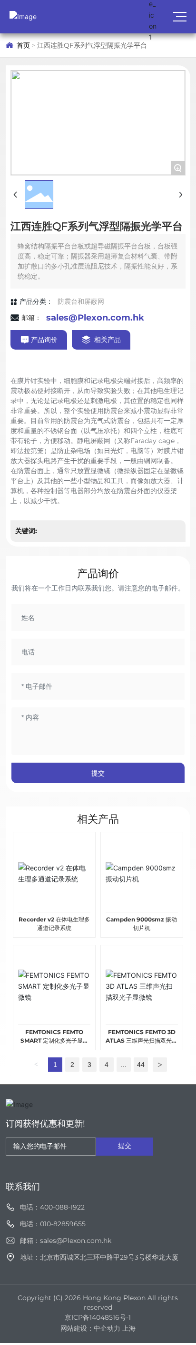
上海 (129, 1328)
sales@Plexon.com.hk (95, 317)
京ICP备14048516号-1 (98, 1317)
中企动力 (107, 1328)
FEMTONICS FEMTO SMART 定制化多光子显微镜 (54, 1040)
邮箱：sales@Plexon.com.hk (65, 1240)
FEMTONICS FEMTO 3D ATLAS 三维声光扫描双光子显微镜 (141, 1040)
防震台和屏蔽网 (81, 301)
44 (141, 1064)
